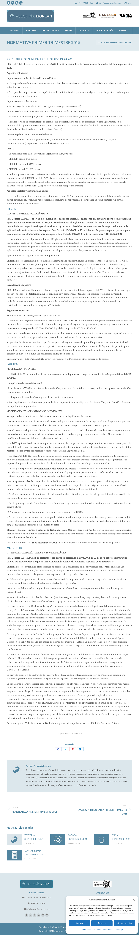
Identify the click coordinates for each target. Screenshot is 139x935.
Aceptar (79, 923)
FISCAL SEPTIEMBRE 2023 (121, 837)
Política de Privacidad (105, 930)
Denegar (102, 923)
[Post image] (14, 839)
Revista (67, 734)
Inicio (100, 42)
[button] (133, 900)
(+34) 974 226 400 (85, 3)
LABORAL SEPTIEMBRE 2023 (77, 837)
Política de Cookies (88, 930)
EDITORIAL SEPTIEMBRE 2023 (33, 837)
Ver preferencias (124, 923)
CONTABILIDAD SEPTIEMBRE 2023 (33, 852)
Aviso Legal (118, 930)
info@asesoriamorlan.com (110, 3)
